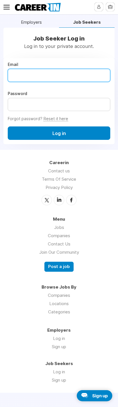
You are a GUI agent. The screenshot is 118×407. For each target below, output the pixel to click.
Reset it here (56, 118)
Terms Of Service (59, 179)
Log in (59, 338)
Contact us (59, 171)
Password (17, 94)
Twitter (47, 200)
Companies (59, 235)
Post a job (59, 266)
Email (13, 65)
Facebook (71, 200)
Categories (59, 312)
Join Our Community (59, 252)
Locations (59, 303)
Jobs (59, 227)
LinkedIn (59, 200)
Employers (31, 22)
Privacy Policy (59, 187)
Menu (7, 7)
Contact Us (59, 244)
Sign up (59, 346)
